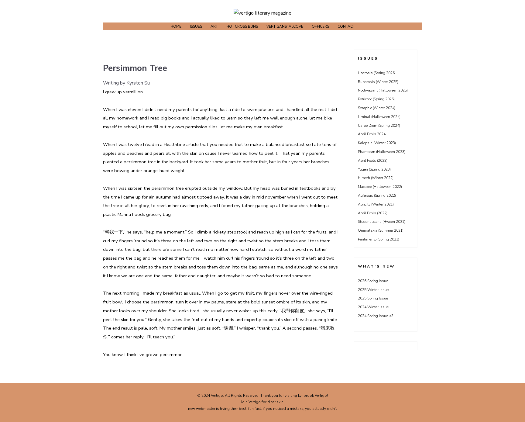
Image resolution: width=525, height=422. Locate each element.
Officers (320, 26)
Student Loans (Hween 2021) (381, 221)
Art (214, 26)
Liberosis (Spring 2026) (377, 73)
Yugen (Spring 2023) (374, 169)
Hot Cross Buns (242, 26)
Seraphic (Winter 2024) (376, 108)
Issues (196, 26)
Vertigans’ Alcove (284, 26)
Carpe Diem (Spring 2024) (379, 125)
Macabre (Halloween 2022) (380, 186)
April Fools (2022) (372, 213)
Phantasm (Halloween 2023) (381, 151)
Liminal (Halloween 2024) (379, 116)
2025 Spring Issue (373, 298)
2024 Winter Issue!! (374, 307)
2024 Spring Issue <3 (375, 315)
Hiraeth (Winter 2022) (375, 177)
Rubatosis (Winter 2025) (378, 81)
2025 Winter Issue (373, 289)
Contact (346, 26)
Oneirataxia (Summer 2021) (380, 230)
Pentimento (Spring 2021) (378, 239)
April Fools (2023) (372, 160)
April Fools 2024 (372, 134)
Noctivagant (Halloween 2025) (383, 90)
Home (175, 26)
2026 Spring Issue (373, 280)
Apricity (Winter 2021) (376, 204)
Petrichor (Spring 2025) (376, 99)
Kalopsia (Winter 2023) (377, 142)
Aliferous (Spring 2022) (377, 195)
